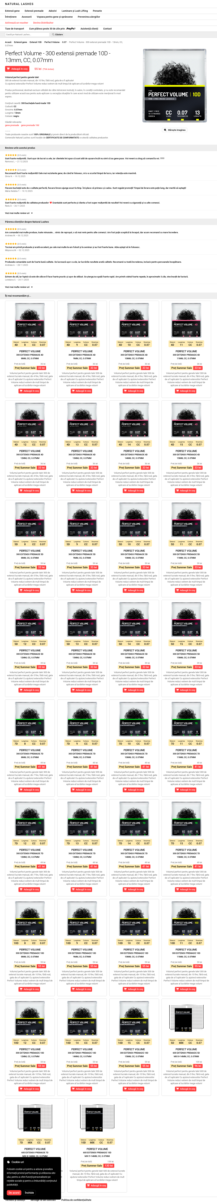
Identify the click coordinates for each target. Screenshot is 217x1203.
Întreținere (11, 16)
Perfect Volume (52, 42)
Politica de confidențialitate (76, 1200)
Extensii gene (12, 10)
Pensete (97, 10)
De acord (14, 1192)
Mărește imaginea (175, 130)
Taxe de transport (14, 28)
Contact (107, 28)
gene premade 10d (30, 125)
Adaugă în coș (19, 68)
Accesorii (27, 16)
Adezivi (53, 10)
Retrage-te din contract (43, 1200)
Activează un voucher (16, 22)
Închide (29, 1192)
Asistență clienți (89, 28)
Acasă (8, 42)
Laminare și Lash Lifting (75, 10)
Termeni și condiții (15, 1200)
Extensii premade (34, 10)
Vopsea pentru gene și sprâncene (55, 16)
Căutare (59, 34)
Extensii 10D (36, 42)
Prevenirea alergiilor (89, 16)
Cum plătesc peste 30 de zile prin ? (52, 28)
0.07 (64, 42)
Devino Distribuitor (43, 22)
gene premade (12, 125)
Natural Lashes (19, 4)
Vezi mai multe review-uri (18, 213)
